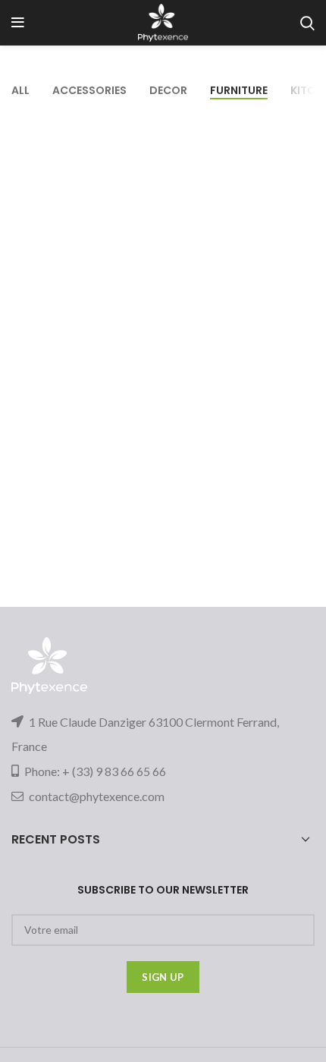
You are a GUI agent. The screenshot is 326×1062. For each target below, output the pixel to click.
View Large (303, 125)
